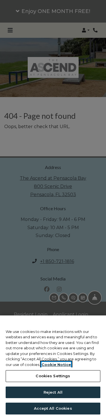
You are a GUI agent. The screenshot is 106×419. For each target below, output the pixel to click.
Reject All (53, 392)
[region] (53, 367)
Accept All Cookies (53, 408)
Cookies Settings (53, 376)
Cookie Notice (56, 364)
